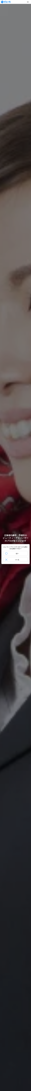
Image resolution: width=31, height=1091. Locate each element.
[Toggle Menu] (27, 2)
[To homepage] (5, 2)
